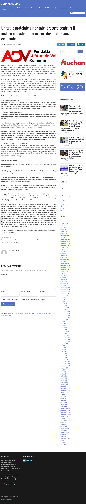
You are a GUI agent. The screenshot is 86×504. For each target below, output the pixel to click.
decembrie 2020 (65, 360)
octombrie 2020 (65, 364)
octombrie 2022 (65, 316)
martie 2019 (64, 402)
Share (72, 44)
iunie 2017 (63, 444)
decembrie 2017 (65, 432)
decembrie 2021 (65, 336)
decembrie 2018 (65, 408)
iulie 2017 (63, 442)
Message (4, 274)
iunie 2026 (63, 227)
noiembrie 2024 (65, 266)
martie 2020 (64, 378)
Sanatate (63, 201)
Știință (27, 8)
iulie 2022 (63, 322)
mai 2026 (63, 229)
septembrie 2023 (65, 294)
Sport (40, 8)
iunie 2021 (63, 348)
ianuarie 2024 (64, 286)
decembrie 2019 (65, 384)
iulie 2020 (63, 370)
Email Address (25, 291)
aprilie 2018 (63, 424)
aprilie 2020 (63, 376)
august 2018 (64, 416)
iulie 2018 (63, 418)
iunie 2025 (63, 252)
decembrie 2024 (65, 264)
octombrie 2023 (65, 292)
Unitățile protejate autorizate (10, 242)
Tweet (62, 44)
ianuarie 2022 (64, 334)
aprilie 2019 (63, 400)
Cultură (33, 8)
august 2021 (64, 344)
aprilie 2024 (63, 280)
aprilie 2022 (63, 328)
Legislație (12, 8)
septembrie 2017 (65, 438)
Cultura (62, 189)
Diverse (62, 193)
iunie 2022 (63, 324)
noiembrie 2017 (65, 434)
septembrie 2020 (65, 366)
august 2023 (64, 296)
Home (2, 19)
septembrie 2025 (65, 245)
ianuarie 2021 (64, 358)
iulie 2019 (63, 394)
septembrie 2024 (65, 270)
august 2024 (64, 272)
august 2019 (64, 392)
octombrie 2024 (65, 268)
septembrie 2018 (65, 414)
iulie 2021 (63, 346)
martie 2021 (64, 354)
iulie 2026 (63, 225)
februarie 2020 (64, 380)
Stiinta (62, 207)
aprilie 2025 (63, 256)
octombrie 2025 (65, 243)
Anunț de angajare (75, 8)
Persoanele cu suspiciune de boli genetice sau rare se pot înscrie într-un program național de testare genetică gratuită (71, 155)
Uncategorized (64, 209)
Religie (62, 199)
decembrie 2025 (65, 239)
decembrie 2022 (65, 312)
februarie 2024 (64, 284)
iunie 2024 (63, 276)
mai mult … (13, 485)
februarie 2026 (64, 235)
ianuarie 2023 (64, 310)
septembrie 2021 (65, 342)
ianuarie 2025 (64, 262)
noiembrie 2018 (65, 410)
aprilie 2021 (63, 352)
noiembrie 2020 (65, 362)
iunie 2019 (63, 396)
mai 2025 (63, 254)
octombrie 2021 (65, 340)
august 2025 (64, 247)
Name (3, 291)
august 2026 (64, 223)
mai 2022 (63, 326)
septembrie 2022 (65, 318)
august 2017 (64, 440)
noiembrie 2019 (65, 386)
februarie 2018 (64, 428)
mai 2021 (63, 350)
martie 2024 (64, 282)
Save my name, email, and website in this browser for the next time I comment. (24, 299)
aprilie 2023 (63, 304)
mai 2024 (63, 278)
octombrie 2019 (65, 388)
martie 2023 (64, 306)
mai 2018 (63, 422)
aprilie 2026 (63, 231)
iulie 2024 (63, 274)
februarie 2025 (64, 260)
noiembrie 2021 (65, 338)
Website (42, 291)
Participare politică (50, 8)
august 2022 (64, 320)
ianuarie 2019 (64, 406)
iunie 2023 (63, 300)
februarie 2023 (64, 308)
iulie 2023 (63, 298)
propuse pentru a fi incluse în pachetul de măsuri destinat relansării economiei (26, 240)
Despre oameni (62, 8)
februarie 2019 (64, 404)
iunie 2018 (63, 420)
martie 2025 (64, 258)
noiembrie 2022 (65, 314)
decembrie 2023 (65, 288)
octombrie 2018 (65, 412)
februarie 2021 (64, 356)
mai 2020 (63, 374)
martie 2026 (64, 233)
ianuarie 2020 (64, 382)
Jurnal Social (10, 4)
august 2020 (64, 368)
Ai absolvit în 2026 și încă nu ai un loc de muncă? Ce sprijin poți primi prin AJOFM (76, 141)
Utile (61, 211)
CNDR (4, 44)
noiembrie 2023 (65, 290)
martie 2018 (64, 426)
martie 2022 (64, 330)
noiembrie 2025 (65, 241)
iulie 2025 (63, 249)
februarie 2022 (64, 332)
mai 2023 (63, 302)
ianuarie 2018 (64, 430)
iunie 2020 (63, 372)
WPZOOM (12, 499)
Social (4, 8)
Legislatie (63, 195)
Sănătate (19, 8)
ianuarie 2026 (64, 237)
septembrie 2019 (65, 390)
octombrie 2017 (65, 436)
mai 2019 (63, 398)
